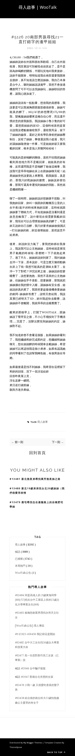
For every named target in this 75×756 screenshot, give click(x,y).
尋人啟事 (42, 421)
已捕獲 (19, 558)
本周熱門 (20, 565)
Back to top (55, 752)
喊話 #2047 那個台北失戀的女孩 (34, 676)
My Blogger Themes (33, 742)
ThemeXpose (16, 747)
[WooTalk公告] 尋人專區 (29, 625)
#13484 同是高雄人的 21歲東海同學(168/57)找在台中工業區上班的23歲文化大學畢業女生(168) (37, 599)
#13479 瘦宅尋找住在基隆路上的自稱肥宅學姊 (36, 504)
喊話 (18, 551)
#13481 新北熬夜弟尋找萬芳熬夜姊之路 (35, 479)
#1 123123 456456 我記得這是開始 (35, 634)
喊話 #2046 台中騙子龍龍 (30, 668)
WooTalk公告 (23, 572)
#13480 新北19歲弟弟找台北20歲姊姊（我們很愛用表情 (37, 490)
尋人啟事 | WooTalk (37, 7)
